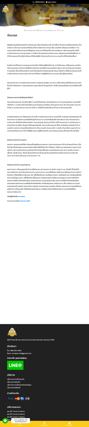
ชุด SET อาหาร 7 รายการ (16, 417)
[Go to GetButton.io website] (5, 424)
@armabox (52, 2)
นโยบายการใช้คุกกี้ (13, 387)
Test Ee (41, 30)
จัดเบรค (44, 18)
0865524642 (40, 2)
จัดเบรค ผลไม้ (25, 201)
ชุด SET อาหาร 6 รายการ (16, 414)
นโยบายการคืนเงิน (13, 382)
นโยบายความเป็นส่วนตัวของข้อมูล (19, 384)
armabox (21, 196)
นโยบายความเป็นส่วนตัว (15, 379)
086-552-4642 (15, 350)
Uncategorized (51, 30)
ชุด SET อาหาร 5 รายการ (16, 411)
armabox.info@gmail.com (21, 353)
